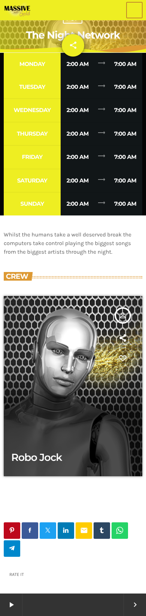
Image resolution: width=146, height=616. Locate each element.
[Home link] (17, 10)
